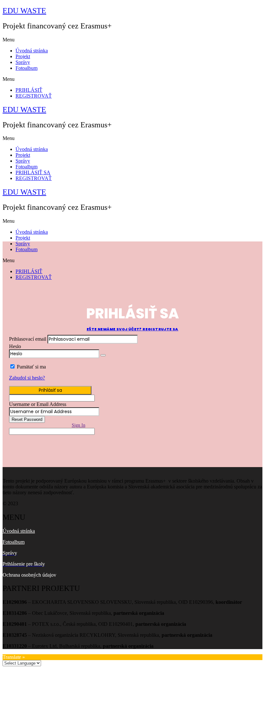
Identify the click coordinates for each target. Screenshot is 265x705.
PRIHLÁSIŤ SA (33, 172)
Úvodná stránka (32, 50)
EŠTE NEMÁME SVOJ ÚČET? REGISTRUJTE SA (132, 329)
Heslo (15, 346)
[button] (132, 40)
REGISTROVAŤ (34, 96)
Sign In (78, 425)
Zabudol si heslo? (27, 377)
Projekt (23, 56)
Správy (23, 62)
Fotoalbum (26, 68)
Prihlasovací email (27, 339)
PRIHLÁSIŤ (29, 90)
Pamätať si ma (31, 366)
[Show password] (103, 355)
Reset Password (27, 419)
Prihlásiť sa (50, 390)
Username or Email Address (37, 404)
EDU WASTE (24, 10)
